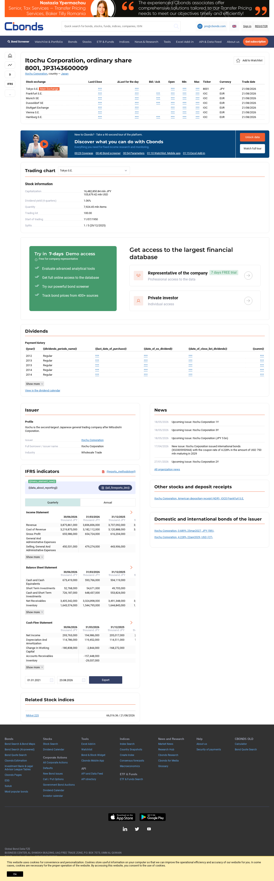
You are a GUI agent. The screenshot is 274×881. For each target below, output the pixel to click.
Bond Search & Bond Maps (20, 743)
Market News (165, 743)
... (10, 94)
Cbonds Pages (13, 774)
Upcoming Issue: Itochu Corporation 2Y (195, 461)
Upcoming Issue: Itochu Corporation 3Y (195, 430)
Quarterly (52, 502)
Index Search (127, 743)
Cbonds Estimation (16, 760)
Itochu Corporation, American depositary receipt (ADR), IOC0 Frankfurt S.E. (199, 498)
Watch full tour (252, 148)
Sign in (247, 26)
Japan (64, 73)
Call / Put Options (53, 779)
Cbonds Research (168, 755)
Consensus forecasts (132, 760)
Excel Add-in (185, 41)
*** (100, 88)
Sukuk (8, 786)
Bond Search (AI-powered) (19, 749)
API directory (88, 779)
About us (233, 41)
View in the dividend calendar (42, 390)
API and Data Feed (92, 773)
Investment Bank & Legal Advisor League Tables (19, 768)
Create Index (127, 755)
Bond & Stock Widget (93, 755)
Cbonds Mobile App (92, 760)
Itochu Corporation (36, 73)
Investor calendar (53, 795)
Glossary (163, 766)
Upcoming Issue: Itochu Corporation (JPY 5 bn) (200, 438)
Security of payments (209, 749)
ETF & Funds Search (131, 779)
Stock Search (50, 743)
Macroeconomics (130, 766)
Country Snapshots (131, 749)
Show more (33, 557)
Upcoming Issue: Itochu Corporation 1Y (195, 422)
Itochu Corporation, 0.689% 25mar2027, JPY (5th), (184, 530)
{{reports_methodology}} (121, 471)
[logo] (24, 26)
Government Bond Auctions (59, 784)
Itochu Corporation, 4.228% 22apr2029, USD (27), (183, 537)
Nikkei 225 (32, 715)
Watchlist (86, 749)
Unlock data (252, 137)
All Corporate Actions (55, 762)
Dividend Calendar (53, 749)
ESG (7, 780)
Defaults (48, 768)
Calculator (241, 743)
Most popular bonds (16, 791)
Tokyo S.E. (66, 170)
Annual (108, 502)
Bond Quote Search (16, 755)
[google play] (153, 817)
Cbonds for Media (168, 760)
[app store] (121, 817)
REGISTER (261, 26)
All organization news (167, 469)
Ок (15, 874)
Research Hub (166, 749)
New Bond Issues (53, 773)
